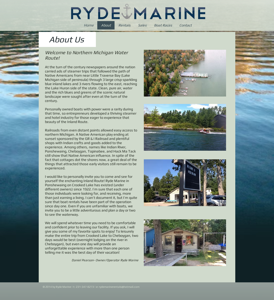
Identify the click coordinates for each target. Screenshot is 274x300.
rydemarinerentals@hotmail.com (119, 286)
